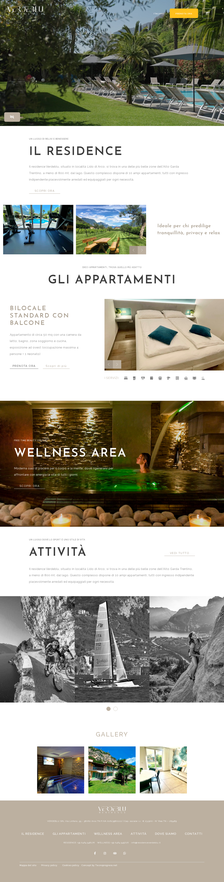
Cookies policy (70, 865)
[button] (108, 709)
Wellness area (108, 833)
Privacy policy (49, 865)
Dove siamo (165, 833)
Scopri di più (57, 362)
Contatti (193, 833)
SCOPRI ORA (45, 190)
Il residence (33, 833)
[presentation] (133, 250)
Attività (139, 833)
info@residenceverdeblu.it (145, 842)
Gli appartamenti (69, 833)
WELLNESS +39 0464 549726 (112, 842)
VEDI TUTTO (179, 553)
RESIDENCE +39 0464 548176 (79, 842)
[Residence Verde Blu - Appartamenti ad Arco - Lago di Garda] (38, 230)
